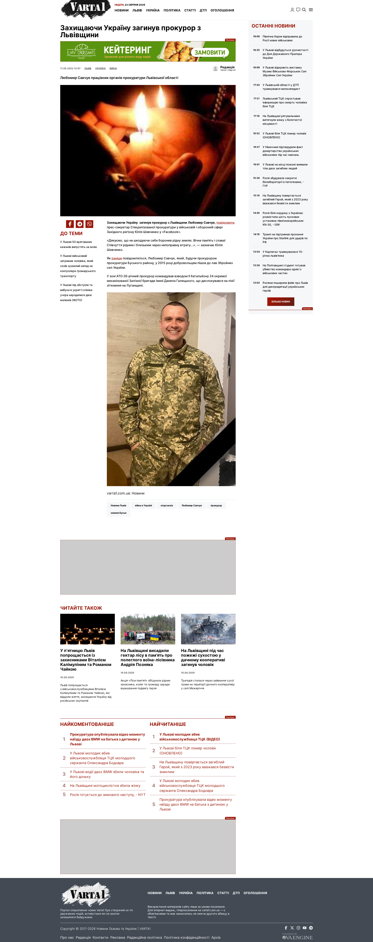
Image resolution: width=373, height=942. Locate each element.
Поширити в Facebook (70, 224)
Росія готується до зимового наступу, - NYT (108, 795)
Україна (153, 10)
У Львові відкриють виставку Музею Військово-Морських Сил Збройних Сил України (284, 71)
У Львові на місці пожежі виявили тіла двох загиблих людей (285, 166)
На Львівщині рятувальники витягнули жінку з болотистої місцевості (282, 119)
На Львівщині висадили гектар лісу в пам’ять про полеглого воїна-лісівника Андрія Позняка (148, 657)
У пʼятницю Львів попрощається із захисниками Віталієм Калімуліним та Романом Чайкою (85, 660)
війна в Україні (143, 505)
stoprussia (167, 505)
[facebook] (286, 928)
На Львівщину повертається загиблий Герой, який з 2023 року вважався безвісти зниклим (196, 767)
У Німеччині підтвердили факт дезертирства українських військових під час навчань (283, 150)
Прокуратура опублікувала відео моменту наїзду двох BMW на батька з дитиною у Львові (107, 739)
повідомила (225, 222)
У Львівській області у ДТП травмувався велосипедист (281, 86)
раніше (117, 258)
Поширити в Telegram (80, 224)
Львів (137, 10)
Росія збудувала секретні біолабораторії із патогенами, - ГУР (283, 181)
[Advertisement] (147, 567)
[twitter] (292, 928)
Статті (190, 10)
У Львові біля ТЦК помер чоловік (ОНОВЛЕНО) (187, 750)
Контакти (100, 937)
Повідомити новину (298, 10)
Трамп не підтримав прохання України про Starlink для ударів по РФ (285, 238)
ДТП (203, 10)
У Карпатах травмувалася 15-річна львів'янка (283, 253)
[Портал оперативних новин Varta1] (85, 10)
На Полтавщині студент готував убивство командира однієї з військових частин (284, 269)
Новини (122, 10)
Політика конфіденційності (186, 937)
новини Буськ (118, 512)
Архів (215, 937)
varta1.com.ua (211, 910)
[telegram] (311, 928)
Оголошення (222, 10)
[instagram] (298, 928)
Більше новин (281, 301)
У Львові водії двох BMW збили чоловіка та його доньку (107, 774)
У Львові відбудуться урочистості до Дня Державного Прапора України (285, 53)
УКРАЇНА (100, 68)
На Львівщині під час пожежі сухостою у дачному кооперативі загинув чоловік (203, 657)
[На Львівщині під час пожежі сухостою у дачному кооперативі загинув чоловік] (208, 629)
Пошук (304, 10)
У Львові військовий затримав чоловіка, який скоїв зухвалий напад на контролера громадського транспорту (78, 266)
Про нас (67, 937)
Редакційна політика (144, 937)
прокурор (216, 505)
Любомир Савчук (192, 505)
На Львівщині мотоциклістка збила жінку (105, 786)
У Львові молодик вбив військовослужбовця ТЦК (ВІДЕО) (189, 736)
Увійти (292, 10)
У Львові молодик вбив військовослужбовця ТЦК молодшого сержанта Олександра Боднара (102, 758)
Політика (172, 10)
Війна (113, 68)
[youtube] (305, 928)
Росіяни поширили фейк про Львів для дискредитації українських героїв (285, 286)
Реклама (148, 51)
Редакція (83, 937)
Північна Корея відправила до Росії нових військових (282, 38)
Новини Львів (118, 505)
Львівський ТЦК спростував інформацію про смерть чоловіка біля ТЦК (285, 102)
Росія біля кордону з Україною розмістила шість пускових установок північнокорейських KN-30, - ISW (283, 218)
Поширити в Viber (89, 224)
